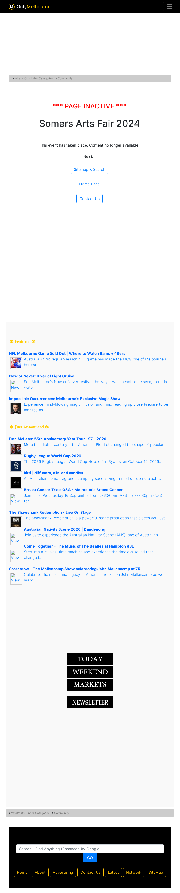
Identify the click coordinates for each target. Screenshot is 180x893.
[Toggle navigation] (169, 6)
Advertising (63, 872)
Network (133, 872)
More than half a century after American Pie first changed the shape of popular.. (94, 444)
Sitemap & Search (89, 169)
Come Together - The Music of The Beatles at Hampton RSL (79, 546)
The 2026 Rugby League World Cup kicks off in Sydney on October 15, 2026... (93, 461)
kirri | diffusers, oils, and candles (53, 472)
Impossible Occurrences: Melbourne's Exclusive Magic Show (65, 398)
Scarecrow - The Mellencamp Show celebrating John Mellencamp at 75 (74, 568)
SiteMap (156, 872)
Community (65, 78)
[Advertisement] (90, 43)
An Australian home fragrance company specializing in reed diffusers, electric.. (93, 478)
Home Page (89, 184)
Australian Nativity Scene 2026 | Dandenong (64, 529)
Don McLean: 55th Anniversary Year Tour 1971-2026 (57, 438)
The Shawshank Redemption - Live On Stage (50, 512)
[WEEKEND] (90, 684)
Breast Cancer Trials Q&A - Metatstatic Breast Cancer (73, 489)
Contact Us (89, 198)
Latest (113, 872)
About (40, 872)
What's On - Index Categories (34, 78)
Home (22, 872)
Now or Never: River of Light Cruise (41, 376)
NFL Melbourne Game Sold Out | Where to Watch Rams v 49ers (67, 353)
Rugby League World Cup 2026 (52, 455)
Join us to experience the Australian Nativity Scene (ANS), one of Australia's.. (92, 535)
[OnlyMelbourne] (11, 7)
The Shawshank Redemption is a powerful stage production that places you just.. (95, 518)
